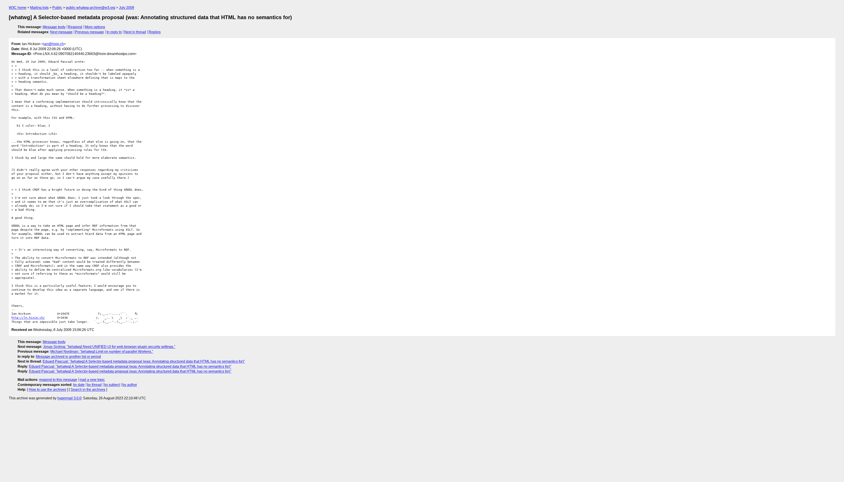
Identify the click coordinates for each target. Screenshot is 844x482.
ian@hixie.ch (53, 44)
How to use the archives (47, 389)
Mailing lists (39, 7)
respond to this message (58, 380)
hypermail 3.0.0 (69, 398)
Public (57, 7)
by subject (112, 385)
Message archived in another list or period (68, 356)
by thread (94, 385)
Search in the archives (88, 389)
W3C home (17, 7)
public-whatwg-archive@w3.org (90, 7)
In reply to (114, 32)
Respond (75, 27)
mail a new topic (92, 380)
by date (79, 385)
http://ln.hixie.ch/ (28, 317)
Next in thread (135, 32)
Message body (54, 27)
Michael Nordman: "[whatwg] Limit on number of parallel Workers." (101, 351)
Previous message (89, 32)
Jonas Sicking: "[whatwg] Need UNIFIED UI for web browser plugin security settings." (109, 347)
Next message (61, 32)
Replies (155, 32)
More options (95, 27)
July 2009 (126, 7)
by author (129, 385)
